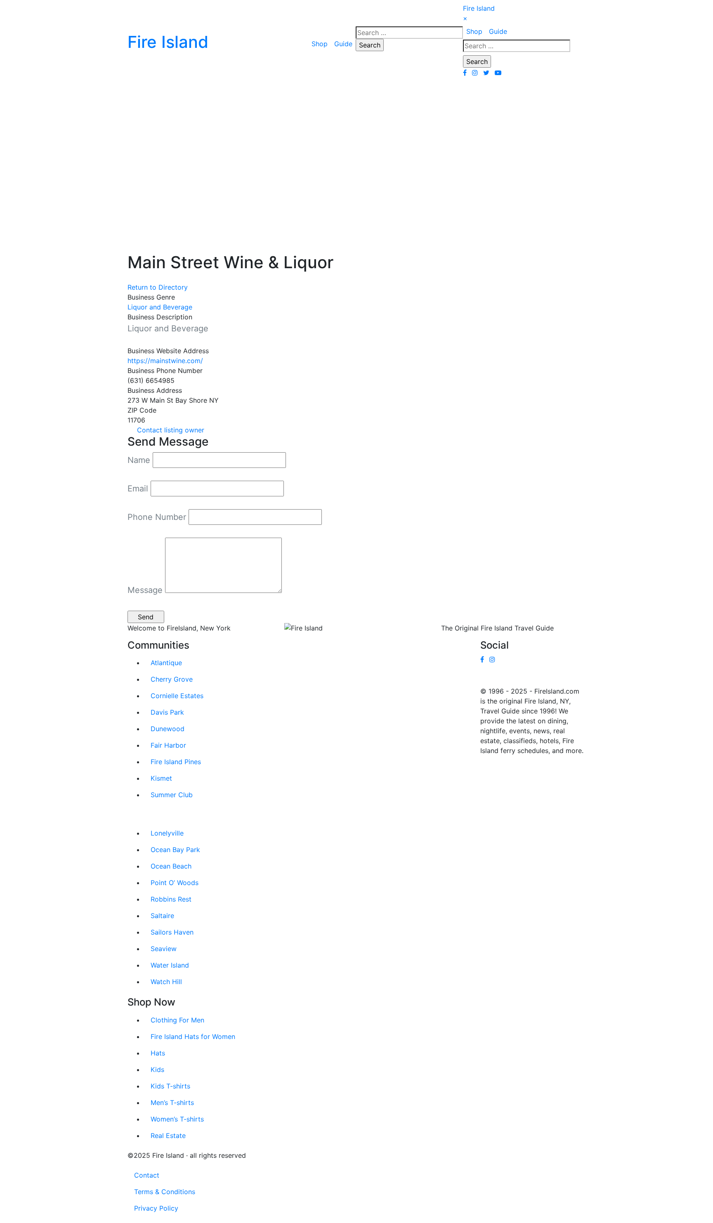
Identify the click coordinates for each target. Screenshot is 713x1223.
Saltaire (162, 915)
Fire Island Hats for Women (193, 1036)
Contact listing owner (170, 430)
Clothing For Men (177, 1020)
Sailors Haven (172, 932)
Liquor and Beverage (159, 307)
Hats (158, 1053)
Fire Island (479, 8)
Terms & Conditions (164, 1192)
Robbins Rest (171, 899)
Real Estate (168, 1135)
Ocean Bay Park (175, 849)
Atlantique (166, 663)
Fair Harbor (168, 745)
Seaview (164, 948)
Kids (157, 1069)
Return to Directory (157, 287)
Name (138, 460)
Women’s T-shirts (177, 1119)
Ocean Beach (171, 866)
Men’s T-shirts (172, 1102)
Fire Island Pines (176, 762)
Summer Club (172, 795)
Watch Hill (166, 981)
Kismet (161, 778)
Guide (343, 44)
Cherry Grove (172, 679)
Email (137, 488)
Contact (146, 1175)
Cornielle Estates (177, 696)
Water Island (170, 965)
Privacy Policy (156, 1208)
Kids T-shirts (170, 1086)
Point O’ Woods (174, 882)
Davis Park (167, 712)
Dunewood (167, 729)
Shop (320, 44)
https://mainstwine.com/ (165, 361)
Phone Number (156, 517)
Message (145, 590)
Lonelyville (167, 833)
